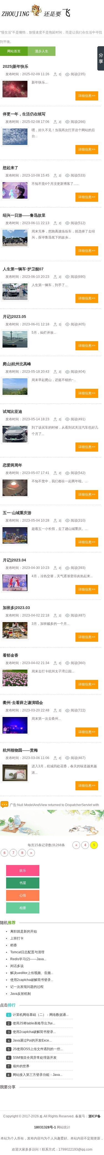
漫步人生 (41, 51)
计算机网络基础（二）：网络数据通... (41, 1015)
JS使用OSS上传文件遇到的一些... (38, 1049)
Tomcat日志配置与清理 (27, 952)
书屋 (22, 883)
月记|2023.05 (14, 316)
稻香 (13, 945)
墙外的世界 (21, 1066)
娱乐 (22, 870)
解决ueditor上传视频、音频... (31, 973)
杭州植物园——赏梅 (20, 750)
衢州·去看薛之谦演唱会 (23, 702)
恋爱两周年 (12, 465)
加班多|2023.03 (16, 607)
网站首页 (14, 51)
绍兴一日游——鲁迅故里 (24, 215)
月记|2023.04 (14, 560)
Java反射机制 (20, 994)
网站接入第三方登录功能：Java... (37, 1075)
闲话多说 (17, 966)
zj (41, 1116)
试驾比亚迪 (12, 411)
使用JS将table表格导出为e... (34, 1023)
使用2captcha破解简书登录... (31, 980)
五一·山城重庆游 (17, 513)
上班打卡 (17, 938)
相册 (22, 908)
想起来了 (10, 167)
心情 (22, 895)
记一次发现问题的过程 (27, 987)
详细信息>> (86, 96)
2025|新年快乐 (15, 66)
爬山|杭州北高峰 (17, 364)
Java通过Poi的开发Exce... (32, 1040)
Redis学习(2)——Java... (28, 959)
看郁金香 (10, 655)
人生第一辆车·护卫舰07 (23, 269)
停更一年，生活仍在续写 (24, 114)
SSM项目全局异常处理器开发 (35, 1058)
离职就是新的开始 (23, 931)
